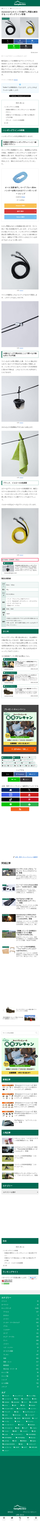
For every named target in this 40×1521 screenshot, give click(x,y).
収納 (5, 766)
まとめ (6, 123)
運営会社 (10, 1512)
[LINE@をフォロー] (10, 804)
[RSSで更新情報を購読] (20, 809)
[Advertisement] (20, 834)
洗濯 (28, 766)
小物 (17, 766)
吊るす (11, 766)
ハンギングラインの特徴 (11, 107)
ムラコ (18, 763)
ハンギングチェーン (27, 760)
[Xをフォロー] (29, 790)
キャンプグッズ (8, 757)
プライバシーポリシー (29, 1512)
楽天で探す (20, 211)
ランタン (17, 757)
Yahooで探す (20, 217)
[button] (26, 46)
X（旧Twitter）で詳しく (20, 749)
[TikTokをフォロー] (10, 799)
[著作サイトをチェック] (10, 790)
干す (23, 766)
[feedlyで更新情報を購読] (29, 804)
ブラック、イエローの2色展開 (15, 120)
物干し (34, 766)
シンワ (17, 760)
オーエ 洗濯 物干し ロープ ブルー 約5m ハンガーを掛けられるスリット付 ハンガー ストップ (21, 191)
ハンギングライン (8, 763)
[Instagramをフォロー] (10, 795)
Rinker (23, 197)
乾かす (32, 763)
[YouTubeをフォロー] (29, 795)
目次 (17, 103)
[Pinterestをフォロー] (29, 799)
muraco (16, 79)
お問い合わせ (20, 1515)
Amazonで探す (20, 205)
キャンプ (33, 757)
